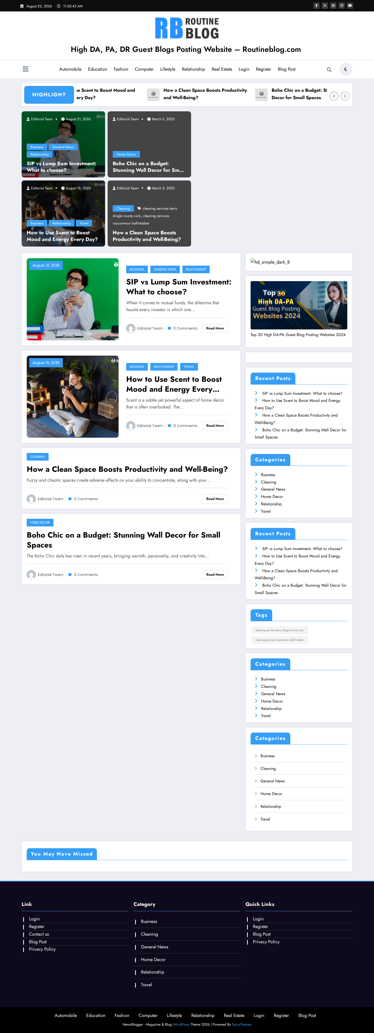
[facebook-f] (316, 6)
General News (63, 146)
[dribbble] (333, 6)
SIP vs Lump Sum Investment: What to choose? (61, 167)
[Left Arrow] (334, 96)
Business (37, 146)
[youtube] (350, 6)
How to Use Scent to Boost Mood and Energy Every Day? (86, 94)
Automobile (70, 69)
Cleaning (123, 208)
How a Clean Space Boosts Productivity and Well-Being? (196, 94)
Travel (84, 223)
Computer (144, 69)
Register (263, 69)
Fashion (121, 69)
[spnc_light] (345, 69)
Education (97, 69)
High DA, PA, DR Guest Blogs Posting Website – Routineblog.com (186, 49)
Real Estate (222, 69)
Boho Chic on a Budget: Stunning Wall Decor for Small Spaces (303, 94)
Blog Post (286, 69)
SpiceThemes (242, 1024)
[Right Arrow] (345, 96)
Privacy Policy (42, 949)
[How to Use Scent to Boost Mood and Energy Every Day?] (63, 213)
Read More (215, 328)
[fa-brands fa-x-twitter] (325, 6)
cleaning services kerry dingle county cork (279, 630)
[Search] (329, 70)
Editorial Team (41, 118)
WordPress (181, 1024)
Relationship (193, 69)
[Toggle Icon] (25, 69)
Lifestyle (167, 69)
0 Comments (185, 328)
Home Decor (126, 154)
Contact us (39, 934)
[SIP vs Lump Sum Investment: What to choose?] (73, 299)
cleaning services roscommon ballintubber (279, 640)
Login (244, 69)
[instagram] (342, 6)
